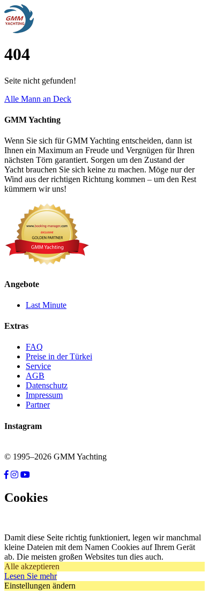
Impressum (44, 395)
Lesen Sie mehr (30, 576)
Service (38, 366)
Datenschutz (47, 385)
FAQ (34, 346)
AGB (35, 375)
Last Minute (46, 305)
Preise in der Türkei (59, 356)
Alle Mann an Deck (37, 98)
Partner (38, 404)
